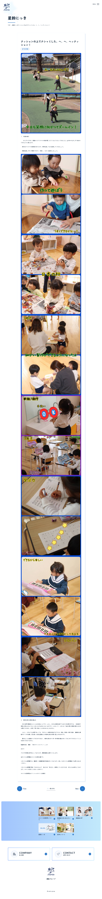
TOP (9, 25)
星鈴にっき (15, 25)
